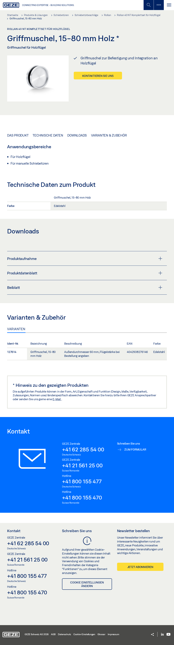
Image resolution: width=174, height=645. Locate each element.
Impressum (113, 634)
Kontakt (13, 531)
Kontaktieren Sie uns (98, 75)
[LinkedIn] (162, 634)
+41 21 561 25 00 (82, 465)
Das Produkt (17, 135)
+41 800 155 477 (81, 481)
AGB (53, 634)
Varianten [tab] (16, 329)
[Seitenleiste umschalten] (159, 5)
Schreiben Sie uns (77, 531)
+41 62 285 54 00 (83, 449)
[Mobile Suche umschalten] (148, 5)
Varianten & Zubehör (109, 135)
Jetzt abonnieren (140, 566)
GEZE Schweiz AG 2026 (37, 634)
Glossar (101, 634)
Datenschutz (64, 634)
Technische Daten (48, 135)
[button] (152, 635)
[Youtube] (168, 634)
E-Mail (57, 399)
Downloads (77, 135)
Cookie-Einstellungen (84, 634)
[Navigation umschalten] (169, 5)
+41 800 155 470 (82, 497)
